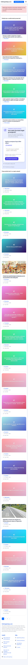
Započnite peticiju (19, 1)
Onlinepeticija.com (6, 1)
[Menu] (26, 2)
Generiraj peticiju (12, 158)
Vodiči (3, 635)
